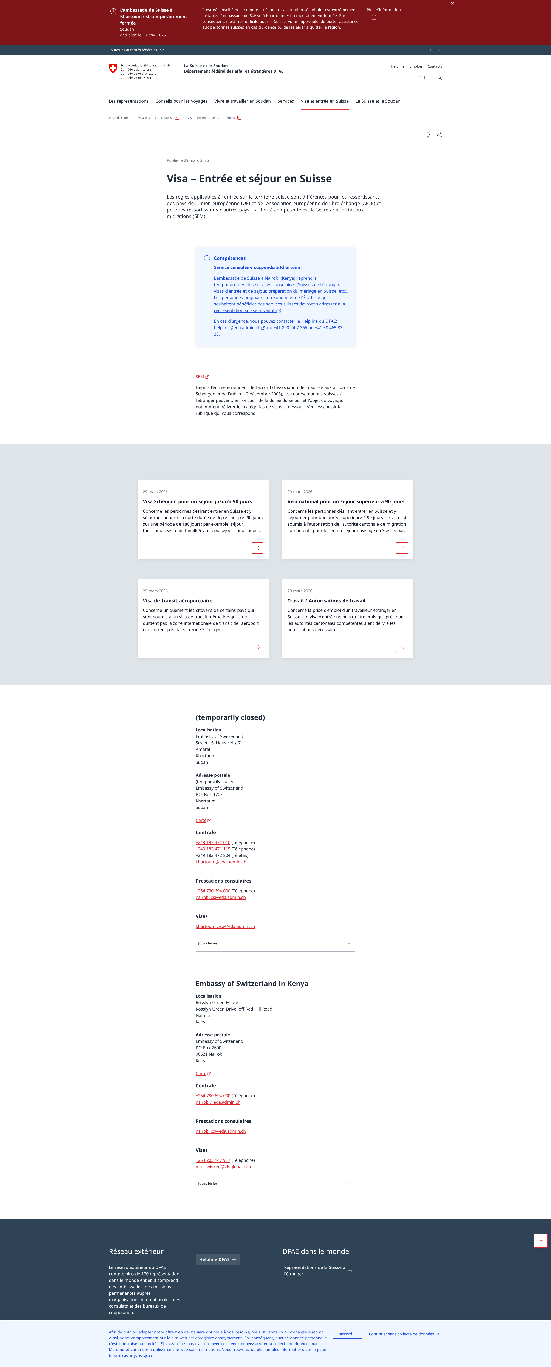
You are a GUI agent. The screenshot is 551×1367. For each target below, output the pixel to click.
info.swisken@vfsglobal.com (224, 1167)
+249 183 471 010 (213, 842)
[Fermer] (452, 3)
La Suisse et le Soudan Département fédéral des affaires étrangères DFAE (233, 68)
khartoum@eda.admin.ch (221, 862)
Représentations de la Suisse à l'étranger (314, 1270)
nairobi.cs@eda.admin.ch (221, 897)
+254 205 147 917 (213, 1160)
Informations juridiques (130, 1355)
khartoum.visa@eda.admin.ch (225, 926)
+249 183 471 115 (213, 849)
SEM (200, 377)
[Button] (373, 17)
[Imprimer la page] (427, 134)
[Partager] (439, 134)
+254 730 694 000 (213, 891)
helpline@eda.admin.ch (237, 327)
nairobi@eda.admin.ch (218, 1102)
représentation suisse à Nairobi (245, 310)
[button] (128, 101)
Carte (201, 820)
